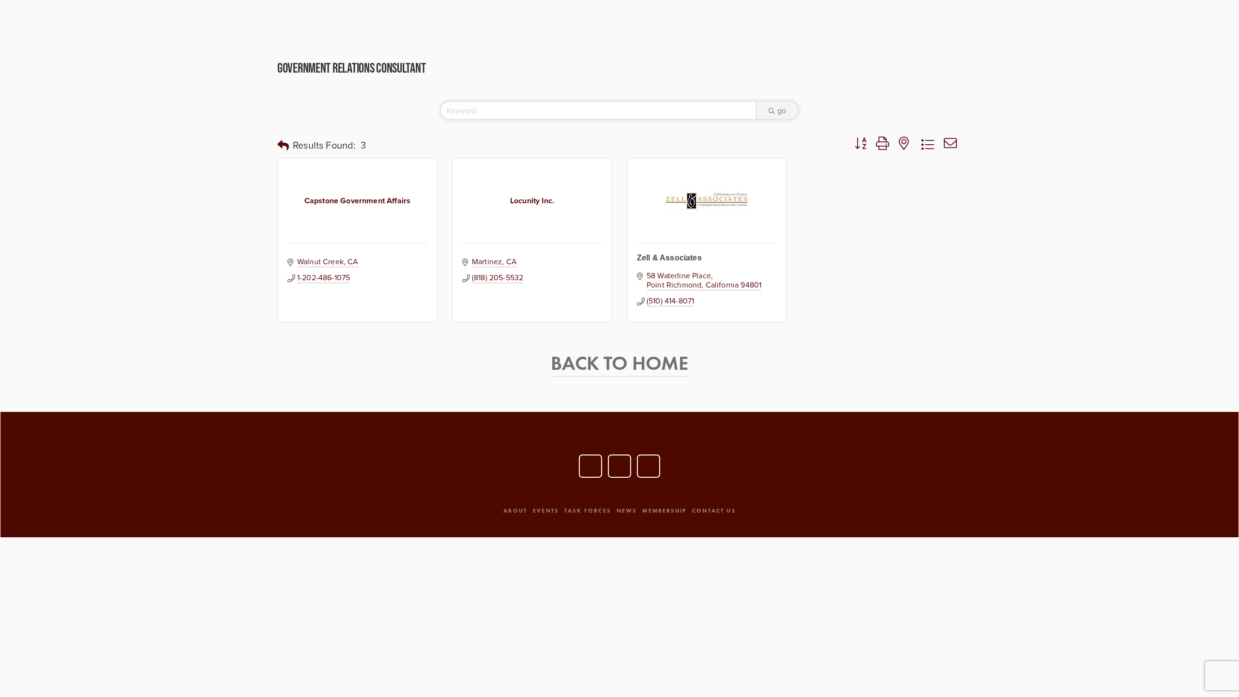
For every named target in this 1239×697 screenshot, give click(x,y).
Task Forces (587, 510)
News (627, 510)
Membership (664, 510)
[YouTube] (590, 466)
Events (546, 510)
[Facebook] (648, 466)
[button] (283, 145)
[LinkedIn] (619, 466)
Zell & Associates (669, 258)
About (515, 510)
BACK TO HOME (619, 363)
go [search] (781, 110)
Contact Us (714, 510)
